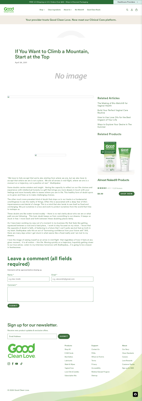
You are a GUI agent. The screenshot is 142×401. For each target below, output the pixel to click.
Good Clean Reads (93, 10)
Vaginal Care (69, 368)
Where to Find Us (97, 357)
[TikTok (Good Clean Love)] (21, 363)
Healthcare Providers (126, 2)
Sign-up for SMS (128, 368)
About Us (67, 10)
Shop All (67, 349)
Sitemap (94, 376)
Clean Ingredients (54, 10)
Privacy (94, 364)
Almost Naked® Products (113, 180)
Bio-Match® (79, 10)
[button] (127, 9)
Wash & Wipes (70, 364)
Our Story (125, 349)
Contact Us (95, 349)
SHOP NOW (127, 194)
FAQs (93, 353)
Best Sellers (69, 357)
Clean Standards (128, 353)
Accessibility (95, 368)
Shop (41, 10)
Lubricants (68, 361)
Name (10, 275)
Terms (93, 361)
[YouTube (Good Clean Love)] (16, 363)
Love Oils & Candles (72, 372)
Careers (125, 357)
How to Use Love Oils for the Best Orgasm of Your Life (114, 118)
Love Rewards (127, 361)
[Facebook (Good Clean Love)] (12, 363)
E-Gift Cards (69, 353)
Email (54, 275)
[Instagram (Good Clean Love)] (8, 363)
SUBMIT (64, 336)
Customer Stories (128, 364)
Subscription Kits (71, 376)
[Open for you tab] (135, 394)
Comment (12, 285)
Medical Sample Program (100, 372)
